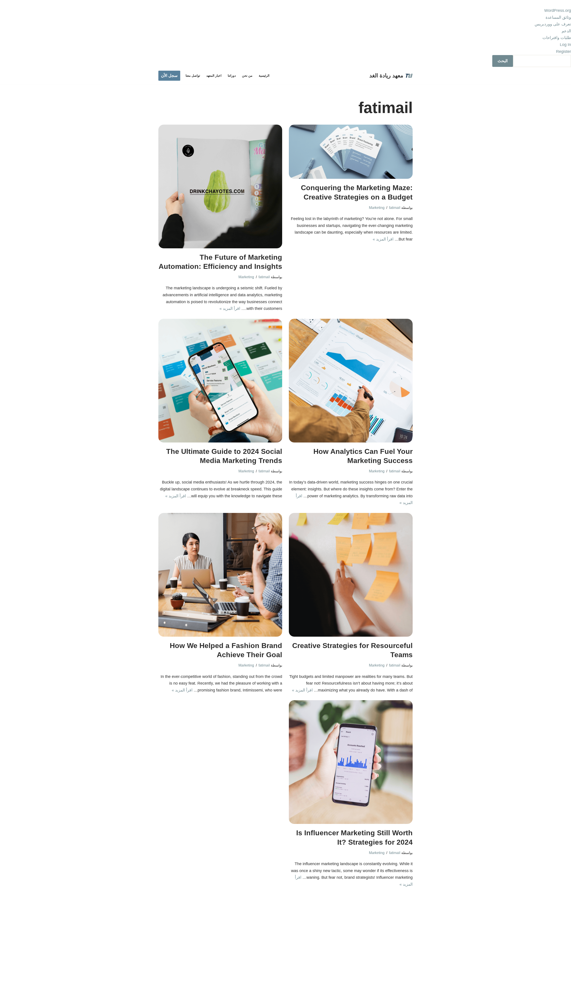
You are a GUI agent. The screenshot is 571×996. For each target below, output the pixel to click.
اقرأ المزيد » (383, 239)
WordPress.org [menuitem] (557, 10)
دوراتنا (232, 75)
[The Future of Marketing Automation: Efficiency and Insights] (220, 186)
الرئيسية (264, 75)
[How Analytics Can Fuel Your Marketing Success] (351, 380)
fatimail (394, 208)
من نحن (247, 75)
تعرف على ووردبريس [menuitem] (553, 24)
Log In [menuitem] (565, 44)
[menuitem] (285, 61)
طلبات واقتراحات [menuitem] (556, 37)
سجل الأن (169, 75)
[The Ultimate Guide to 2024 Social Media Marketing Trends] (220, 380)
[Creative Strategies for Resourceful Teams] (351, 575)
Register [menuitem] (563, 51)
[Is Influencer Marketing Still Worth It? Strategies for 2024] (351, 762)
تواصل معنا (193, 75)
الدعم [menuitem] (566, 31)
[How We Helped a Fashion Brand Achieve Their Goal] (220, 575)
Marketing (377, 208)
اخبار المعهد (213, 75)
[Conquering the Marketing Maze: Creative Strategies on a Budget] (351, 152)
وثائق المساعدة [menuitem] (558, 17)
